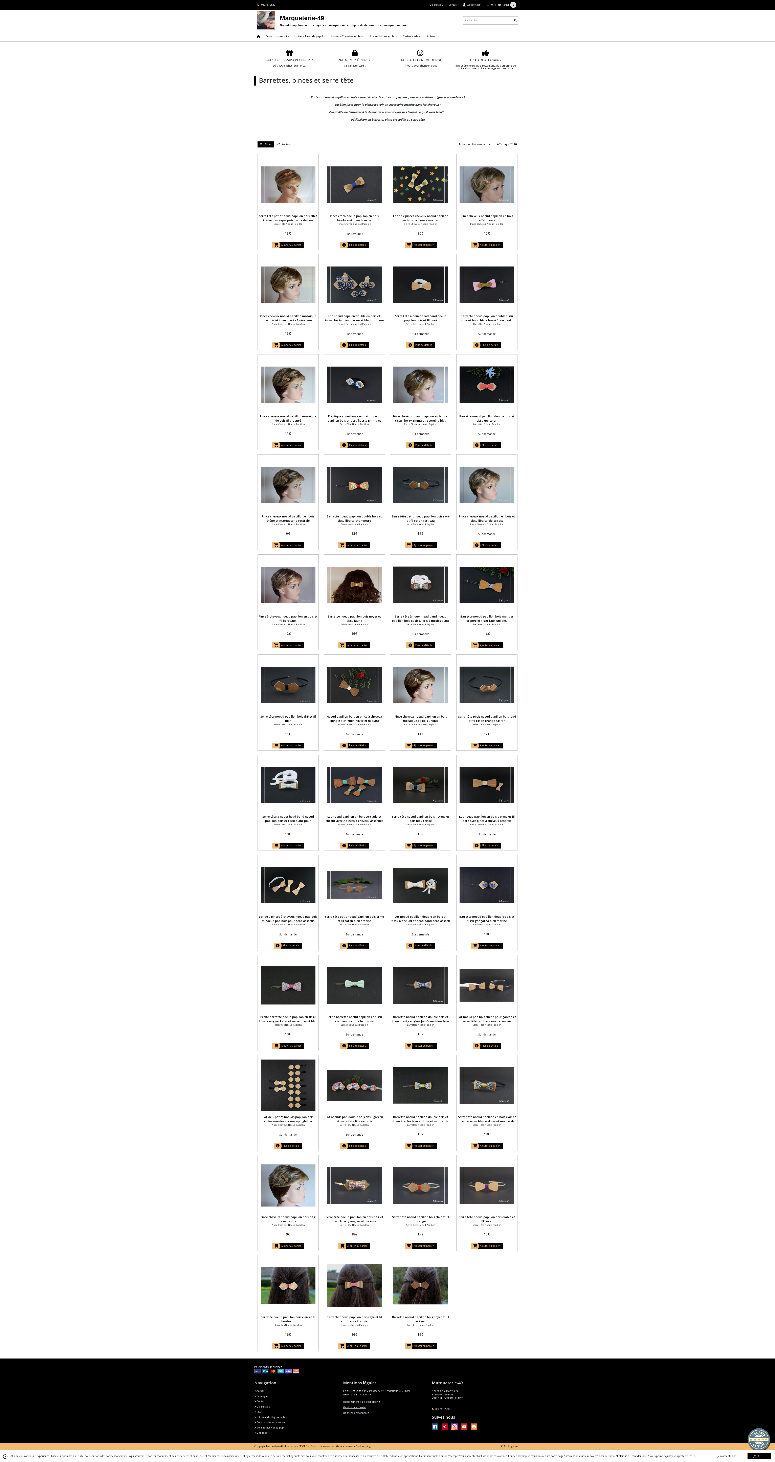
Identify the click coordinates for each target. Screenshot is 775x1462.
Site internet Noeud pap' (270, 1427)
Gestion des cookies (354, 1407)
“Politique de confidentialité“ (632, 1456)
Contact (452, 4)
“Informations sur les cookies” (581, 1456)
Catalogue (262, 1396)
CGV (258, 1412)
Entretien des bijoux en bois (272, 1417)
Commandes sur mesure (270, 1422)
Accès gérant (510, 1446)
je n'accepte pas (727, 1456)
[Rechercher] (515, 20)
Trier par (464, 144)
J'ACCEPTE (759, 1456)
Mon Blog (261, 1433)
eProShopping (362, 1446)
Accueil (260, 1391)
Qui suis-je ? (263, 1406)
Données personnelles (356, 1413)
